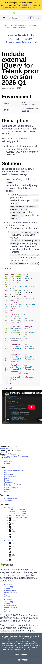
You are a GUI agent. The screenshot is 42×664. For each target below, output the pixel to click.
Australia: (19, 517)
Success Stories (10, 499)
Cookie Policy (28, 646)
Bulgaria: (18, 515)
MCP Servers (5, 456)
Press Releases (10, 590)
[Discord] (10, 537)
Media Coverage (10, 592)
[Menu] (4, 18)
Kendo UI (3, 452)
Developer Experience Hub (14, 470)
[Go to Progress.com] (7, 566)
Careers (7, 594)
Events (7, 490)
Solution (11, 163)
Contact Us (8, 508)
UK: (17, 512)
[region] (21, 648)
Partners (7, 486)
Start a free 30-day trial (21, 42)
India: (18, 514)
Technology (8, 587)
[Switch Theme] (38, 18)
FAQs (6, 491)
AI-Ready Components (19, 456)
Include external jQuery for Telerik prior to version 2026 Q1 (19, 26)
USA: (17, 510)
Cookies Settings (21, 660)
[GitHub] (10, 535)
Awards (7, 588)
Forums (7, 478)
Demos (7, 472)
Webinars (8, 482)
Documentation (10, 474)
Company (8, 585)
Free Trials (8, 461)
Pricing (7, 463)
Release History (10, 476)
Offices (7, 596)
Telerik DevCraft (6, 448)
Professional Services (12, 484)
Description (15, 120)
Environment (16, 96)
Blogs (6, 480)
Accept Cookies (21, 654)
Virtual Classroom (11, 488)
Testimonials (9, 501)
